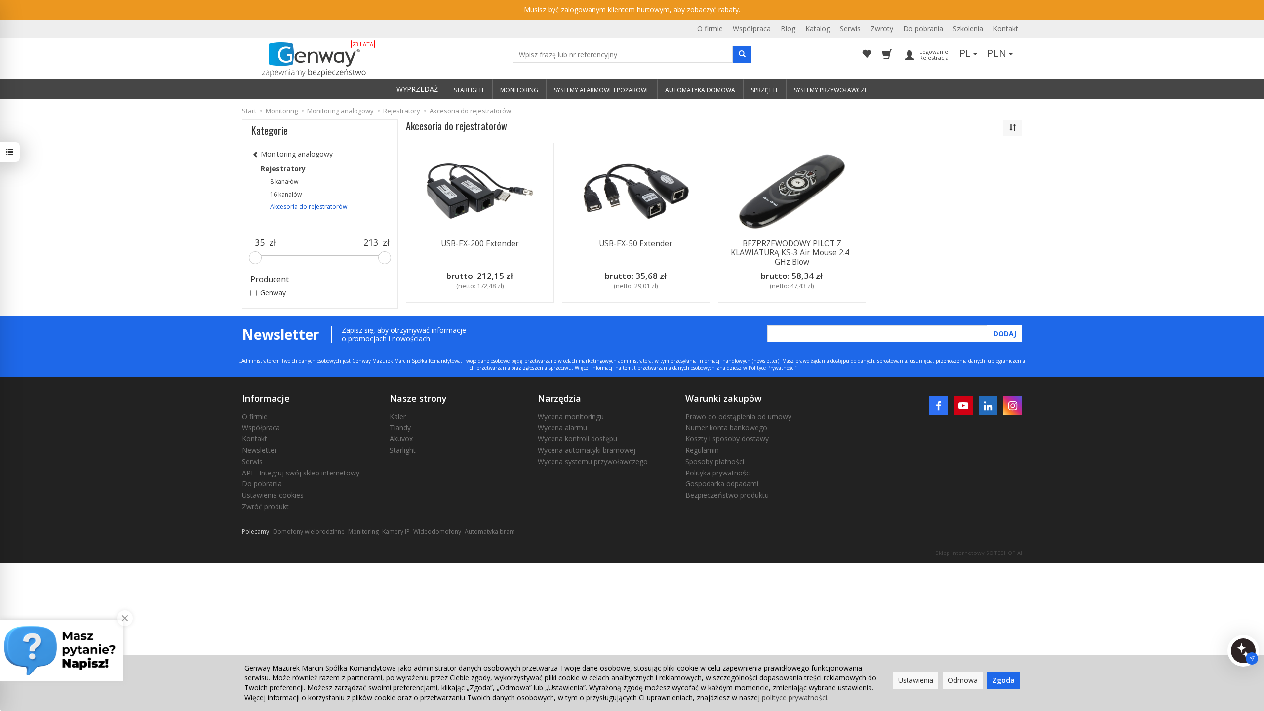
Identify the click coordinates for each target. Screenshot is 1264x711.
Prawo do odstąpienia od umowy (738, 416)
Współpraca (752, 28)
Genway (273, 292)
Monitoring (363, 531)
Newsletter (259, 450)
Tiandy (400, 427)
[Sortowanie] (1012, 128)
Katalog (817, 28)
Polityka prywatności (718, 472)
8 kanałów (284, 181)
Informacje (266, 398)
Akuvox (401, 438)
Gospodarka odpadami (721, 483)
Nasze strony (418, 398)
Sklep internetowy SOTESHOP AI (978, 552)
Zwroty (881, 28)
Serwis (850, 28)
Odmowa (963, 680)
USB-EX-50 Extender (635, 243)
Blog (788, 28)
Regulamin (702, 450)
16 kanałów (286, 194)
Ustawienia (915, 680)
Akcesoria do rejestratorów (308, 206)
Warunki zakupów (723, 398)
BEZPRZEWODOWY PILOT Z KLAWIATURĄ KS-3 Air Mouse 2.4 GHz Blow (792, 252)
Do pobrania (923, 28)
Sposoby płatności (714, 461)
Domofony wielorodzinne (309, 531)
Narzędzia (559, 398)
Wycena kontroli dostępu (577, 438)
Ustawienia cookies (273, 495)
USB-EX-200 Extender (480, 243)
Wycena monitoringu (571, 416)
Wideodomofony (437, 531)
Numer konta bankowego (726, 427)
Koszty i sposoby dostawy (727, 438)
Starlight (403, 450)
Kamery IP (396, 531)
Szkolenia (968, 28)
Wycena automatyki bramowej (586, 450)
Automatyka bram (490, 531)
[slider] (255, 257)
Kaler (398, 416)
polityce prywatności (794, 697)
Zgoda (1003, 680)
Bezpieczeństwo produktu (727, 495)
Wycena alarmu (562, 427)
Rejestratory (283, 168)
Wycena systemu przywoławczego (593, 461)
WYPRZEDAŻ (417, 89)
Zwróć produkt (265, 506)
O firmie (710, 28)
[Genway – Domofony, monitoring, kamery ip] (309, 59)
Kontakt (1005, 28)
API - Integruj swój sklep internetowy (300, 472)
